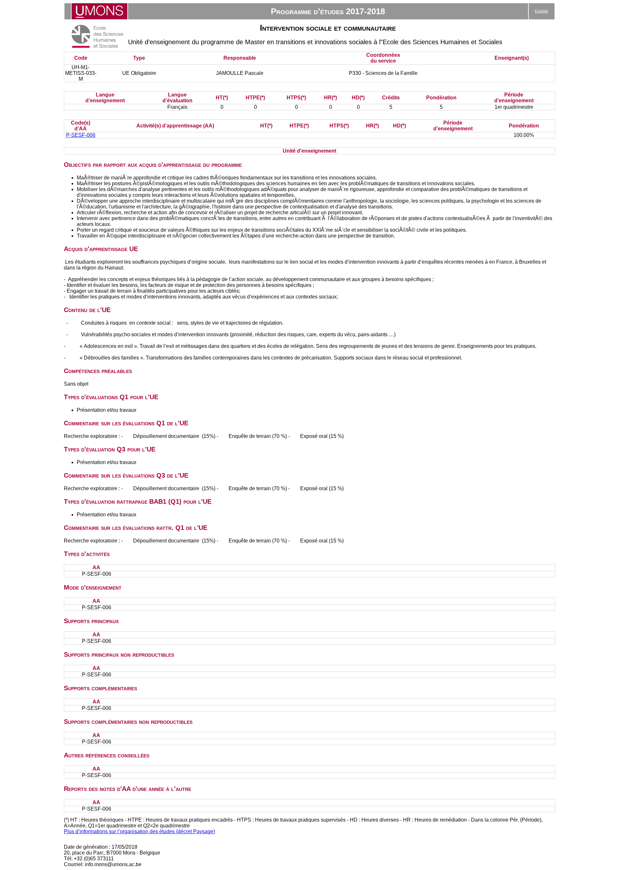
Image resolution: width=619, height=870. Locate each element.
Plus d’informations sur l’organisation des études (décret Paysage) (139, 831)
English (541, 11)
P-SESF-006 (80, 135)
